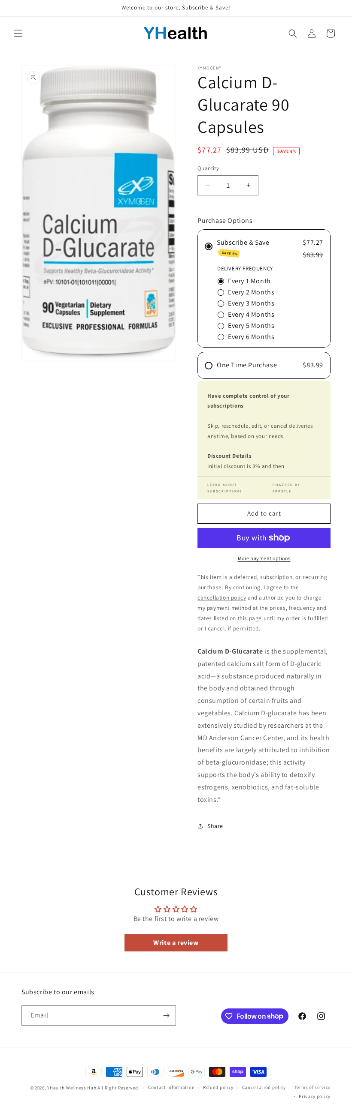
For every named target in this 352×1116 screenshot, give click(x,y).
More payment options (264, 558)
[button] (18, 33)
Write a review (175, 942)
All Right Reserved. (118, 1088)
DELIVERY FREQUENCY (245, 268)
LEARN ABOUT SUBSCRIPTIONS (224, 488)
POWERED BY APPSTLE (286, 488)
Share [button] (215, 826)
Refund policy (218, 1087)
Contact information (171, 1087)
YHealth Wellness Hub (71, 1088)
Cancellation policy (264, 1087)
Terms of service (312, 1087)
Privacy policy (315, 1096)
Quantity (208, 168)
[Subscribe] (166, 1015)
